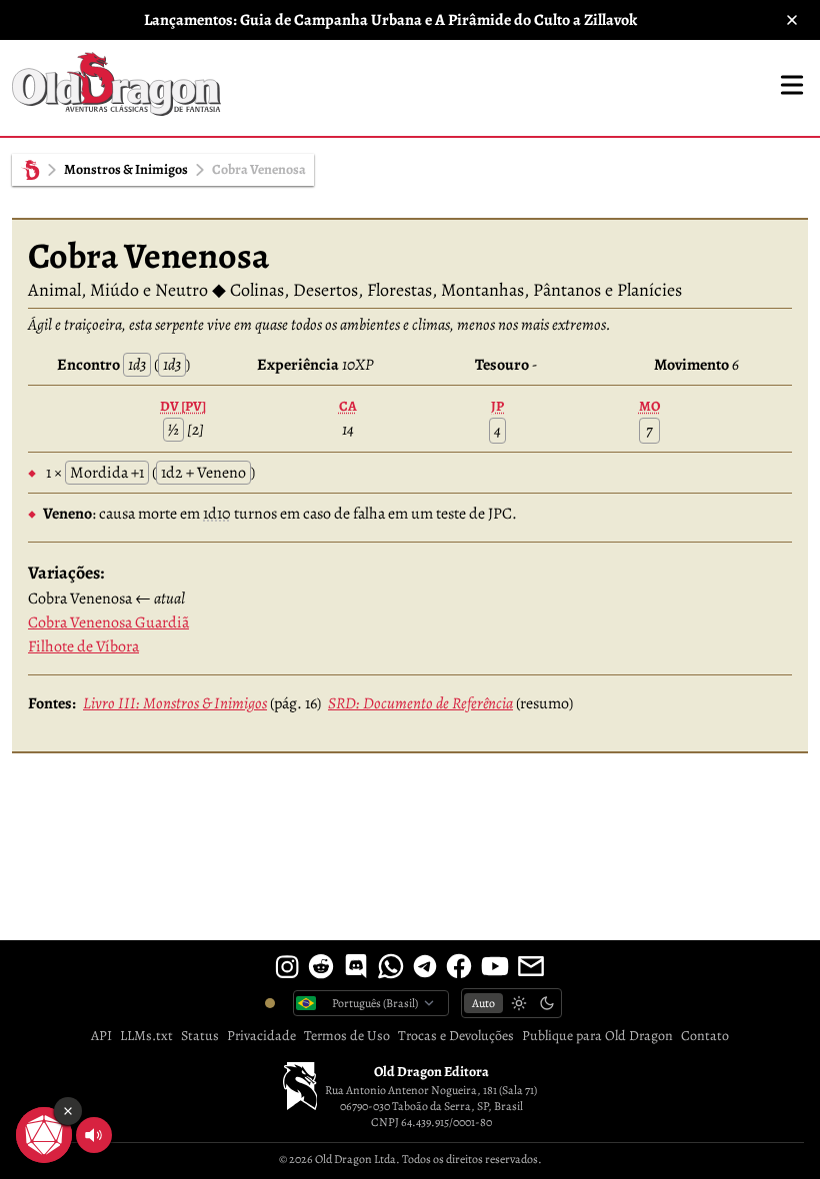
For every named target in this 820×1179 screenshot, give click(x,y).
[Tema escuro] (547, 1003)
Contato (705, 1035)
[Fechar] (792, 20)
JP (497, 406)
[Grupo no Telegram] (425, 966)
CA (348, 406)
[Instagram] (287, 966)
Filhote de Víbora (83, 646)
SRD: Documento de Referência (420, 703)
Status (200, 1035)
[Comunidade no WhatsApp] (391, 966)
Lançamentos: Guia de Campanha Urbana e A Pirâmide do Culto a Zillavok (390, 20)
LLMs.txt (146, 1035)
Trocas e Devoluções (456, 1035)
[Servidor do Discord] (356, 966)
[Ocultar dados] (68, 1111)
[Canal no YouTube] (495, 966)
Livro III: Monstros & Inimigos (175, 703)
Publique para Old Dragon (597, 1035)
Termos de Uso (347, 1035)
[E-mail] (531, 966)
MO (649, 406)
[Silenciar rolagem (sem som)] (94, 1135)
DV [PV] (183, 406)
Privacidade (261, 1035)
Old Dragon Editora (431, 1071)
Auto (483, 1003)
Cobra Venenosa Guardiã (108, 622)
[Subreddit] (321, 966)
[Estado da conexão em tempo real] (270, 1003)
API (101, 1035)
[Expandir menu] (792, 85)
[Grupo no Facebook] (459, 966)
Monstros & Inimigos (126, 169)
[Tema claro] (519, 1003)
